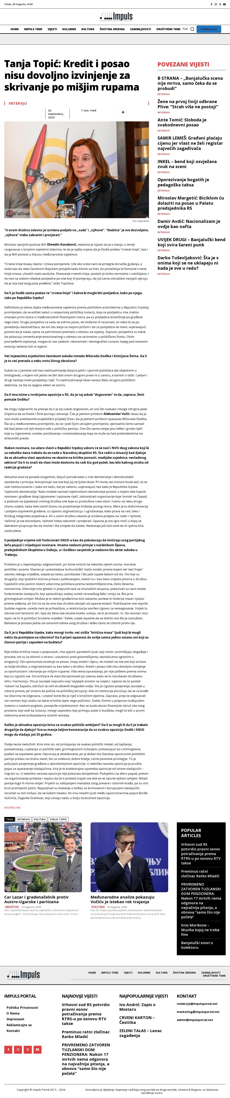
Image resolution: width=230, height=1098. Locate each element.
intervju (23, 819)
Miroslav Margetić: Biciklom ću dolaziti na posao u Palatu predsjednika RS (191, 203)
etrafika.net (12, 807)
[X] (220, 4)
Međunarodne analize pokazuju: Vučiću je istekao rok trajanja (123, 899)
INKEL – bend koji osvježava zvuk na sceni (187, 164)
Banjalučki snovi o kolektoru (197, 945)
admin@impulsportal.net (195, 1020)
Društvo (12, 907)
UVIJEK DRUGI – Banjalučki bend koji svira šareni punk (192, 242)
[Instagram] (216, 4)
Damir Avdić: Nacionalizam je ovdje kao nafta (189, 223)
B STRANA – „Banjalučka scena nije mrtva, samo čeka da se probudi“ (190, 83)
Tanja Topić (58, 819)
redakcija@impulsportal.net (197, 1004)
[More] (123, 112)
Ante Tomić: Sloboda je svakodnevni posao (182, 122)
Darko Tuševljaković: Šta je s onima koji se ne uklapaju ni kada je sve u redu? (188, 263)
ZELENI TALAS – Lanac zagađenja (140, 1033)
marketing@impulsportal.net (198, 1012)
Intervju (18, 103)
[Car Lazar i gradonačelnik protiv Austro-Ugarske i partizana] (43, 857)
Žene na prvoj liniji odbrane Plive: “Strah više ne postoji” (188, 104)
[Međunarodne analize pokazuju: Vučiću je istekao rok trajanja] (129, 857)
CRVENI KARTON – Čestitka (137, 1020)
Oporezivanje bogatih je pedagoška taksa (183, 182)
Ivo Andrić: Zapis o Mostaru (137, 1007)
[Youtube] (224, 4)
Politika (98, 907)
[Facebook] (211, 4)
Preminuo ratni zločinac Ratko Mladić (200, 873)
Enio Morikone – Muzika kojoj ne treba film (200, 930)
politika (40, 819)
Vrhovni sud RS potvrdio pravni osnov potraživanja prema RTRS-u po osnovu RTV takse (200, 853)
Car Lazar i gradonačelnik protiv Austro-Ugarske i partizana (36, 899)
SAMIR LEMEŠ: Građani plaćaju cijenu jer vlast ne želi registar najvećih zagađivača (190, 143)
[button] (189, 29)
